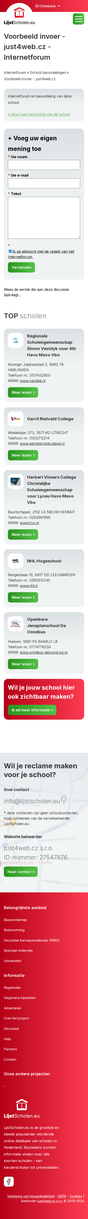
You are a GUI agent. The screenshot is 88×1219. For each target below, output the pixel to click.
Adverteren (12, 1008)
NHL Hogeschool (44, 560)
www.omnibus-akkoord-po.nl (43, 652)
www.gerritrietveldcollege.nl (42, 443)
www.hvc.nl (29, 523)
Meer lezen (22, 392)
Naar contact (19, 871)
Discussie (11, 1028)
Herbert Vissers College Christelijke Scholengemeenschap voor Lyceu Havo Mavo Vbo (51, 490)
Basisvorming (14, 930)
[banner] (19, 14)
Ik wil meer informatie (31, 710)
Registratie (12, 987)
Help (7, 1039)
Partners (10, 1049)
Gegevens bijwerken (20, 998)
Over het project (16, 1018)
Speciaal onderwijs (18, 950)
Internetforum (15, 72)
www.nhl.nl (29, 585)
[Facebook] (9, 1182)
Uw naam (19, 157)
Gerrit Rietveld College (50, 418)
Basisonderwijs (15, 920)
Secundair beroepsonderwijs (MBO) (32, 940)
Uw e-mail (19, 175)
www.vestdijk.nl (32, 380)
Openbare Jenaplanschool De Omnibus (46, 625)
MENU (78, 19)
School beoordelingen (48, 72)
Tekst (16, 193)
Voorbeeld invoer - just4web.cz (30, 79)
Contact (10, 1059)
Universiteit (12, 961)
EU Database (45, 6)
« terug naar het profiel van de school (39, 114)
